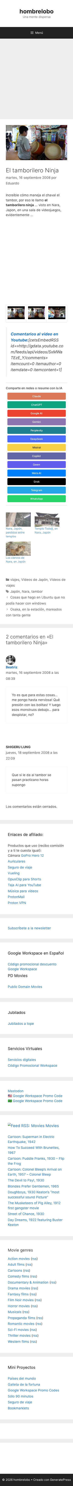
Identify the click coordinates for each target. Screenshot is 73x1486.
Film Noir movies (21, 1300)
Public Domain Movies (25, 987)
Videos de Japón (34, 580)
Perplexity (37, 430)
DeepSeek (36, 438)
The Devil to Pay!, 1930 (26, 1180)
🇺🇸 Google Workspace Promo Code (35, 1096)
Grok (37, 481)
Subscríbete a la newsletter (29, 928)
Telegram (36, 490)
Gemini (36, 421)
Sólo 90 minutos (20, 1396)
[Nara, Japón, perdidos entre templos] (18, 519)
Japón (15, 591)
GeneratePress (60, 1480)
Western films (18, 1342)
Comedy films (18, 1276)
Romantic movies (21, 1324)
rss (34, 1259)
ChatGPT (36, 404)
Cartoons (15, 1270)
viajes (14, 580)
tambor (37, 591)
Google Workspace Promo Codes (33, 1390)
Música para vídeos (23, 891)
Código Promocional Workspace (32, 1065)
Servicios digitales (22, 1060)
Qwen (36, 464)
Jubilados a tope (21, 1024)
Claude (36, 396)
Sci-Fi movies (18, 1330)
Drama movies (19, 1288)
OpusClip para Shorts (24, 879)
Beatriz (12, 667)
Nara (25, 591)
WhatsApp (36, 498)
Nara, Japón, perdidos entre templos (15, 532)
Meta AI (36, 473)
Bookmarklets (18, 1408)
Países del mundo (22, 1378)
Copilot (36, 456)
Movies (52, 1125)
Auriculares (16, 861)
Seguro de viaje (20, 867)
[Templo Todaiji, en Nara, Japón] (47, 519)
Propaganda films (21, 1318)
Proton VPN (17, 903)
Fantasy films (18, 1294)
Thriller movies (19, 1335)
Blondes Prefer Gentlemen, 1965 (33, 1186)
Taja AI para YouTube (24, 885)
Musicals (14, 1312)
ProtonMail (16, 897)
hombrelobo (36, 11)
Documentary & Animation (28, 1282)
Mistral (37, 447)
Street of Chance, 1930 (26, 1214)
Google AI (36, 413)
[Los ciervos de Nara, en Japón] (18, 549)
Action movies (19, 1259)
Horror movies (19, 1306)
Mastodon (16, 1091)
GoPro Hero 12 (32, 855)
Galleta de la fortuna (24, 1384)
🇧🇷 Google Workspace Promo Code (35, 1101)
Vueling (13, 873)
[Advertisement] (36, 77)
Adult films (16, 1264)
